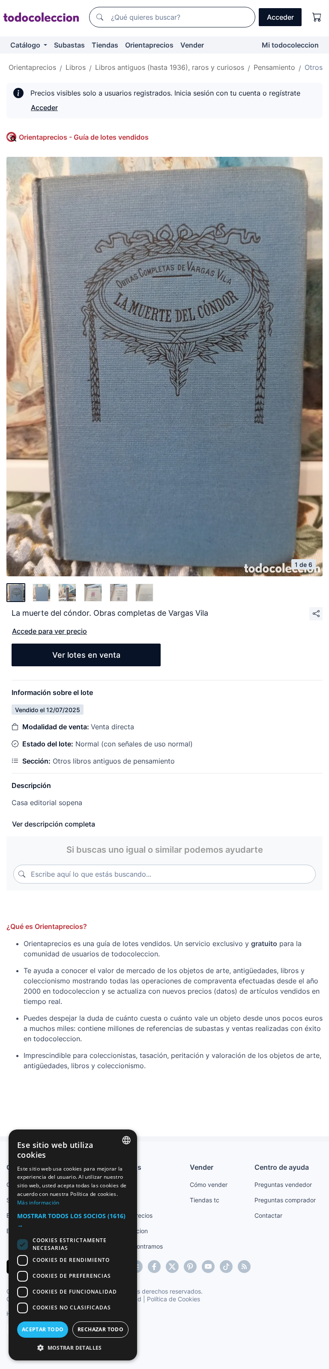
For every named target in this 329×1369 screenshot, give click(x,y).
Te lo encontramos (137, 1246)
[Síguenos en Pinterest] (190, 1266)
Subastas (69, 45)
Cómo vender (208, 1184)
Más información (38, 1202)
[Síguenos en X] (172, 1266)
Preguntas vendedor (283, 1184)
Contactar (268, 1215)
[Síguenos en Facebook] (154, 1266)
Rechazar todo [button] (100, 1329)
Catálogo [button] (26, 45)
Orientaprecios (149, 45)
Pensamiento (274, 67)
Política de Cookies (173, 1299)
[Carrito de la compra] (317, 17)
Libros (76, 67)
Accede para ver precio (49, 631)
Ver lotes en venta (86, 654)
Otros (314, 67)
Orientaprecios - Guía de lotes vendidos (84, 137)
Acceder (44, 107)
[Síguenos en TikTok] (226, 1266)
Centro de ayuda (281, 1167)
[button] (73, 1220)
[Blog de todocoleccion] (244, 1266)
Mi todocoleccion (290, 45)
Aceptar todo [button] (43, 1329)
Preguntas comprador (285, 1200)
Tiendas (105, 45)
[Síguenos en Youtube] (208, 1266)
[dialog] (73, 1244)
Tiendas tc (204, 1200)
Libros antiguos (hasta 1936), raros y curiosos (169, 67)
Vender (192, 45)
